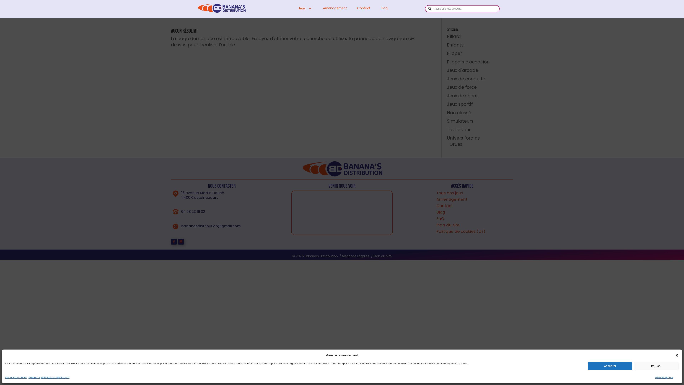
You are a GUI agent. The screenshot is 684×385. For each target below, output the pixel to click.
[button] (677, 355)
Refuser (656, 366)
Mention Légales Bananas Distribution (48, 377)
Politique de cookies (16, 377)
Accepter (610, 366)
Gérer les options (664, 377)
